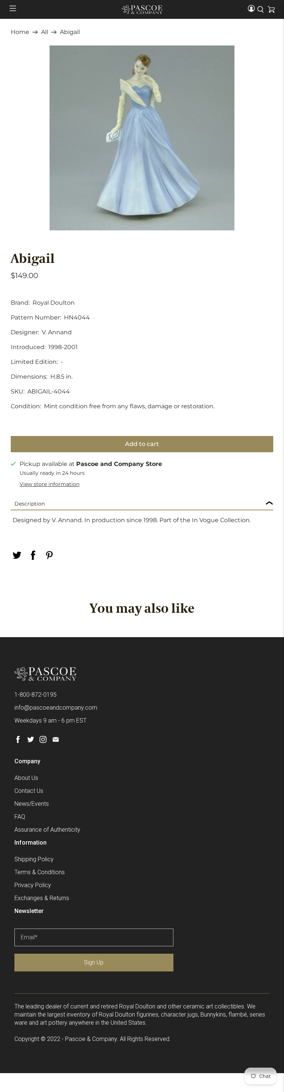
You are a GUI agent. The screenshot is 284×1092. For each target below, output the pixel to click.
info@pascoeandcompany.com (55, 707)
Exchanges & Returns (41, 898)
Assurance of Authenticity (47, 829)
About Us (26, 777)
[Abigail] (142, 137)
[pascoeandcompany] (142, 9)
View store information (50, 484)
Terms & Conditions (39, 872)
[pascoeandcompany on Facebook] (17, 740)
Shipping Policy (34, 859)
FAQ (19, 816)
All (44, 32)
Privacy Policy (32, 885)
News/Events (31, 803)
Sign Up (94, 962)
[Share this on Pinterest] (49, 555)
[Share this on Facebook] (33, 555)
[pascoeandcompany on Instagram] (43, 740)
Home (20, 32)
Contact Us (28, 790)
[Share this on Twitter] (17, 555)
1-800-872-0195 (35, 694)
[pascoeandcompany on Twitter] (30, 740)
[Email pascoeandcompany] (55, 740)
